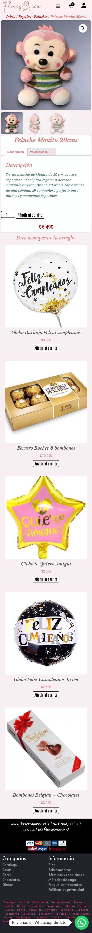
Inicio (10, 17)
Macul (10, 909)
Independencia (61, 902)
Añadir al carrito (30, 215)
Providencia (54, 906)
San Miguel (41, 917)
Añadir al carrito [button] (46, 348)
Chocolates (11, 879)
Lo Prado (38, 921)
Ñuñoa (21, 909)
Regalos (24, 17)
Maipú (7, 921)
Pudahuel (53, 921)
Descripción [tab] (15, 152)
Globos (7, 884)
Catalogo (9, 864)
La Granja (67, 909)
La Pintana (28, 913)
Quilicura (79, 902)
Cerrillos (57, 917)
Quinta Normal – (73, 921)
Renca (21, 906)
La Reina (83, 906)
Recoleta (8, 906)
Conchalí (24, 902)
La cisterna (12, 913)
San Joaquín (23, 917)
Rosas (7, 869)
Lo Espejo (63, 913)
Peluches (40, 17)
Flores (6, 874)
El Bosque (82, 909)
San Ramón (46, 913)
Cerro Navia (21, 921)
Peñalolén (35, 909)
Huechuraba (40, 902)
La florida (51, 909)
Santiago (9, 902)
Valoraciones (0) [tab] (41, 152)
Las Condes (36, 906)
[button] (58, 6)
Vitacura (70, 906)
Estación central (75, 917)
